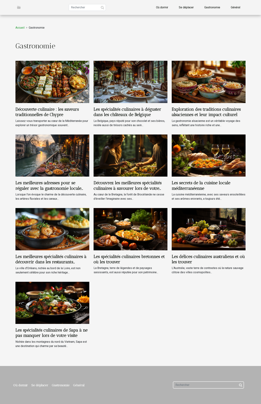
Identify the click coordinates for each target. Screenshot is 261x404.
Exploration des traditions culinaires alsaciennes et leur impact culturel (206, 112)
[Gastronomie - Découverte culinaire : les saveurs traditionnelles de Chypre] (52, 81)
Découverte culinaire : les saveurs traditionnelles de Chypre (47, 112)
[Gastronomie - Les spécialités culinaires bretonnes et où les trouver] (130, 229)
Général (235, 7)
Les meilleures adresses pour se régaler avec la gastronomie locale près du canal (48, 188)
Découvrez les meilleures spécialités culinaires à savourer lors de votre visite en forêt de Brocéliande (128, 188)
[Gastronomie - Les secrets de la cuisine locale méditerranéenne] (209, 155)
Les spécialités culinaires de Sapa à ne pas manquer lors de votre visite (51, 332)
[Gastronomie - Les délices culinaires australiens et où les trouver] (209, 229)
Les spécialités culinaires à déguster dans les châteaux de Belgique (127, 112)
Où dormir (162, 7)
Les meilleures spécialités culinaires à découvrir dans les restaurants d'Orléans (50, 262)
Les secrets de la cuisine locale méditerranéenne (201, 185)
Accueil (20, 27)
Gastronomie (212, 7)
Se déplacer (186, 7)
